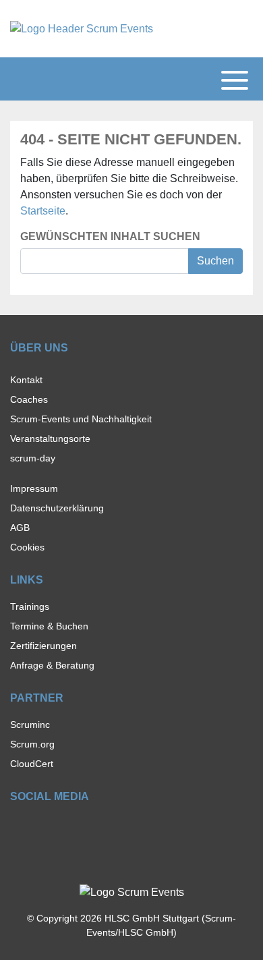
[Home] (81, 28)
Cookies (27, 547)
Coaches (29, 399)
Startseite (42, 211)
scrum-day (32, 458)
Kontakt (26, 379)
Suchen (215, 260)
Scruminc (30, 724)
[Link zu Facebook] (16, 828)
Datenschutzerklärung (57, 508)
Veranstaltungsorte (50, 438)
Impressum (34, 488)
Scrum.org (32, 744)
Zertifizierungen (43, 645)
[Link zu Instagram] (40, 828)
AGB (20, 527)
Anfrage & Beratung (52, 665)
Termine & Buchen (49, 626)
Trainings (29, 606)
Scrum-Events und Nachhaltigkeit (81, 419)
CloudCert (31, 763)
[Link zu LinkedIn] (63, 828)
